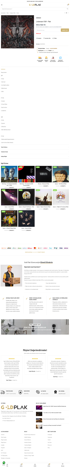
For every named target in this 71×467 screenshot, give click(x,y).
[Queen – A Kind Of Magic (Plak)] (9, 218)
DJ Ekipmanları (4, 455)
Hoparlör (3, 447)
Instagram (50, 434)
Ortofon (2, 434)
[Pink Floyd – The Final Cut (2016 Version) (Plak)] (26, 174)
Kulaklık (2, 445)
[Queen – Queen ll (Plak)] (26, 218)
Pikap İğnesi (3, 442)
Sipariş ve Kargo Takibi (29, 455)
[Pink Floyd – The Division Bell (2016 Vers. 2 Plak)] (9, 174)
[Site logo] (35, 4)
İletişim (25, 458)
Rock (18, 13)
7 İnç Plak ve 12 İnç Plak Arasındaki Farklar (52, 412)
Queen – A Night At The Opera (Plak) (60, 206)
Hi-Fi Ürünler (3, 453)
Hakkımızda (26, 450)
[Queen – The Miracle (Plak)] (60, 174)
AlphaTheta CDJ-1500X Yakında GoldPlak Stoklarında (54, 406)
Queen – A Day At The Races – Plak (26, 206)
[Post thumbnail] (39, 407)
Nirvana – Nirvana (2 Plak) (43, 183)
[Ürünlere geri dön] (66, 13)
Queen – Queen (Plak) (9, 206)
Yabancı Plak (12, 13)
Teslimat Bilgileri (27, 445)
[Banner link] (35, 327)
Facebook (50, 437)
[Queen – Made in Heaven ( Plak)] (43, 197)
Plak (7, 13)
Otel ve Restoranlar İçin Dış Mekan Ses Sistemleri (53, 419)
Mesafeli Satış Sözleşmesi (29, 434)
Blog (49, 447)
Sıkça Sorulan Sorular (28, 453)
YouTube (50, 442)
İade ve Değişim (27, 447)
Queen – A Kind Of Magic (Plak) (9, 228)
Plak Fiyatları (3, 437)
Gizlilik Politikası (27, 437)
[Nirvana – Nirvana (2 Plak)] (43, 174)
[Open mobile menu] (1, 4)
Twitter (49, 439)
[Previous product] (65, 13)
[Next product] (68, 13)
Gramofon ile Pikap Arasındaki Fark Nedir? (52, 425)
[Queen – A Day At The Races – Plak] (26, 197)
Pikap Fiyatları (4, 439)
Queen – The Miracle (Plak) (60, 183)
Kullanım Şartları (27, 442)
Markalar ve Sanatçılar (5, 458)
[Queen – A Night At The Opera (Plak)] (60, 197)
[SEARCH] (67, 8)
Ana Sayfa (3, 13)
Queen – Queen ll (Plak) (26, 228)
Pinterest (50, 445)
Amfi (2, 450)
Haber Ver (65, 30)
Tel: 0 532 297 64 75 (6, 418)
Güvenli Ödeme (27, 439)
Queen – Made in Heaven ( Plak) (43, 206)
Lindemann (38, 17)
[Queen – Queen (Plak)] (9, 197)
